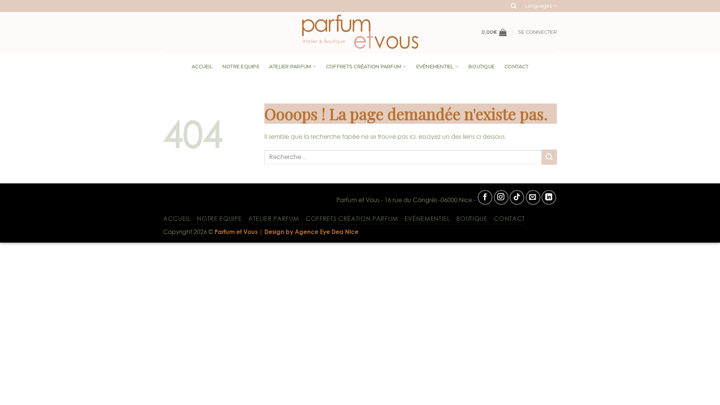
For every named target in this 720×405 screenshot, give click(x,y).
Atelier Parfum (290, 66)
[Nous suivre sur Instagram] (501, 197)
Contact (516, 66)
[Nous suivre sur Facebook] (485, 197)
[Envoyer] (549, 157)
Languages (538, 6)
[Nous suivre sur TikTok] (517, 197)
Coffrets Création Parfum (363, 66)
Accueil (202, 66)
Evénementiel (435, 66)
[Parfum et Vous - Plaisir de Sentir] (360, 32)
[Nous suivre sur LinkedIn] (549, 197)
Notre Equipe (241, 66)
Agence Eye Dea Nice (326, 231)
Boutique (481, 66)
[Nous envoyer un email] (533, 197)
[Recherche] (513, 6)
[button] (494, 32)
